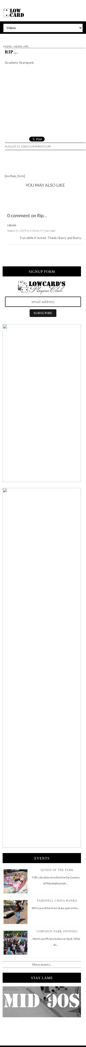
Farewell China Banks (57, 900)
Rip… (11, 51)
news (18, 46)
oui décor (7, 37)
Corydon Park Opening (57, 931)
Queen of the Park (57, 870)
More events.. (42, 964)
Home (7, 46)
